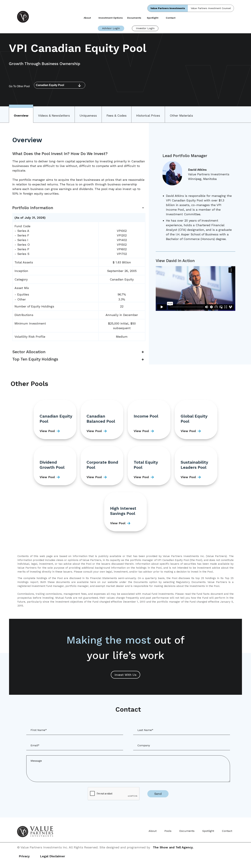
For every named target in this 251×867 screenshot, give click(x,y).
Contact (170, 17)
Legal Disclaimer (52, 856)
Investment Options (111, 17)
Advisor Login (111, 28)
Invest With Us (125, 674)
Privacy (24, 856)
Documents (134, 17)
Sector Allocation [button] (28, 352)
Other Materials (181, 115)
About (87, 17)
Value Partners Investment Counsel (211, 8)
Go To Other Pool (19, 86)
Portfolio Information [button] (32, 208)
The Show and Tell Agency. (173, 847)
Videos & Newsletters (54, 115)
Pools (167, 831)
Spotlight (152, 17)
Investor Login (145, 28)
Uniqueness (88, 115)
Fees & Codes (117, 115)
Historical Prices (148, 115)
